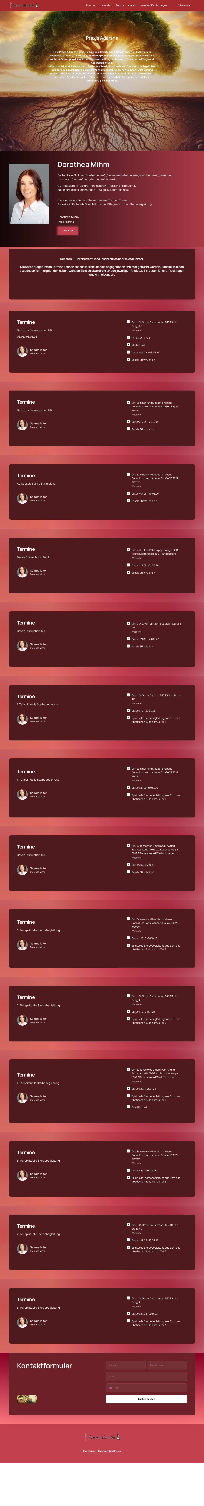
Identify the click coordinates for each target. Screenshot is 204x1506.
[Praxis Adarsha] (24, 5)
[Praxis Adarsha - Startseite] (102, 1437)
